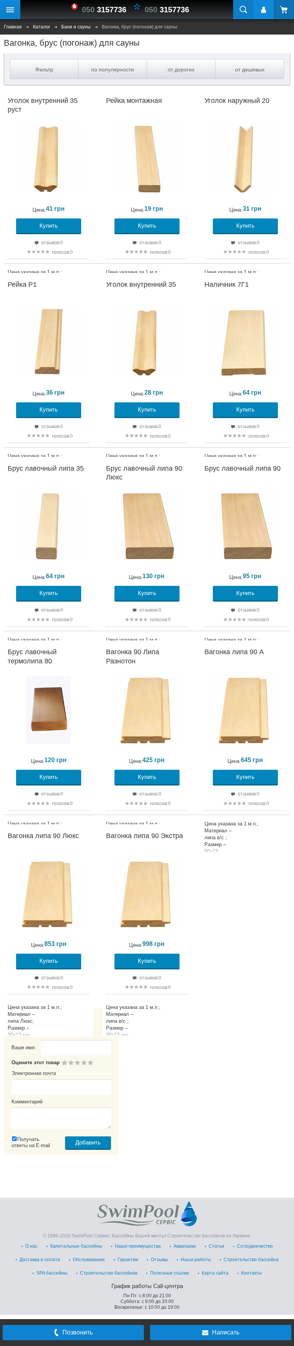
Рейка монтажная (134, 100)
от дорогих (181, 69)
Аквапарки (184, 1246)
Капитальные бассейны (76, 1246)
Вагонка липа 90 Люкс (43, 836)
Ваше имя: (23, 1047)
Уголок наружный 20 (237, 100)
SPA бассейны (51, 1273)
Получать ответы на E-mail (30, 1142)
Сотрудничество (255, 1246)
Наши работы (196, 1259)
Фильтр (44, 69)
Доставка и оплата (40, 1259)
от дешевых (250, 69)
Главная (13, 27)
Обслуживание (89, 1259)
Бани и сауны (76, 27)
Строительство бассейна (251, 1259)
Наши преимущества (138, 1246)
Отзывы (159, 1259)
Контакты (251, 1273)
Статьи (216, 1246)
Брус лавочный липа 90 (242, 468)
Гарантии (128, 1259)
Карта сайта (215, 1273)
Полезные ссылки (169, 1273)
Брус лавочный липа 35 (46, 468)
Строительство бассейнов (108, 1273)
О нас (31, 1246)
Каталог (41, 27)
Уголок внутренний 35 (141, 284)
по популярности (112, 69)
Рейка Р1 (22, 284)
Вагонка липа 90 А (234, 652)
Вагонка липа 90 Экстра (144, 836)
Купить (48, 225)
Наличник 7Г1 (226, 284)
